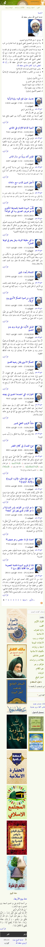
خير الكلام (40, 669)
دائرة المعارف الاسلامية (39, 632)
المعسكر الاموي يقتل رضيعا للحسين (20, 362)
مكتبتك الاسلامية (37, 651)
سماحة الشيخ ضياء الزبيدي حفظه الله (19, 941)
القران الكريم (39, 621)
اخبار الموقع (39, 677)
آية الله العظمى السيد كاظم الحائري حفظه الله (22, 64)
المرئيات (41, 673)
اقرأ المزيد (5, 122)
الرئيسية (40, 12)
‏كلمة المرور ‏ (41, 695)
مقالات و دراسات (19, 7)
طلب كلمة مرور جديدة (37, 707)
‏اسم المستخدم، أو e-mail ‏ (36, 686)
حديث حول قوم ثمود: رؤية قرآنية (20, 99)
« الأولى (31, 600)
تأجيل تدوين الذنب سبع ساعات (21, 182)
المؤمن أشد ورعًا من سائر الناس (21, 157)
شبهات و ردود (9, 7)
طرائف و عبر (39, 664)
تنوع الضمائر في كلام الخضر (22, 446)
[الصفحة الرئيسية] (22, 4)
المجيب (38, 7)
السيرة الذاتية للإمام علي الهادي (21, 128)
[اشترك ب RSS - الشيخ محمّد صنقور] (41, 603)
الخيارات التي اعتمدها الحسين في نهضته (18, 394)
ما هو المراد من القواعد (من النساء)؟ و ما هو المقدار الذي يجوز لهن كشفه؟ (18, 509)
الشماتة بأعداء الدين (26, 272)
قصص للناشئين (38, 656)
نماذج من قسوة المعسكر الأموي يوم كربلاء (20, 299)
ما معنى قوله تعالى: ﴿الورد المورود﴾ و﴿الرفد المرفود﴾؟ (20, 480)
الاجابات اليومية (38, 643)
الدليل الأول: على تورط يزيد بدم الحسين (21, 328)
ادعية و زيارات (30, 7)
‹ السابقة (25, 600)
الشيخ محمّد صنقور (38, 109)
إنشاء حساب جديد (39, 703)
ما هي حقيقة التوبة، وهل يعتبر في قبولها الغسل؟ (18, 241)
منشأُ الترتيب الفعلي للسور (24, 423)
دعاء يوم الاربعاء (20, 899)
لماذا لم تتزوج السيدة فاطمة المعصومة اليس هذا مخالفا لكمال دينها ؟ (19, 567)
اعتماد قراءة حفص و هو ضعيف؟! (20, 540)
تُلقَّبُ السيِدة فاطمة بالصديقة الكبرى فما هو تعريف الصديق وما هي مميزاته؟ (19, 209)
